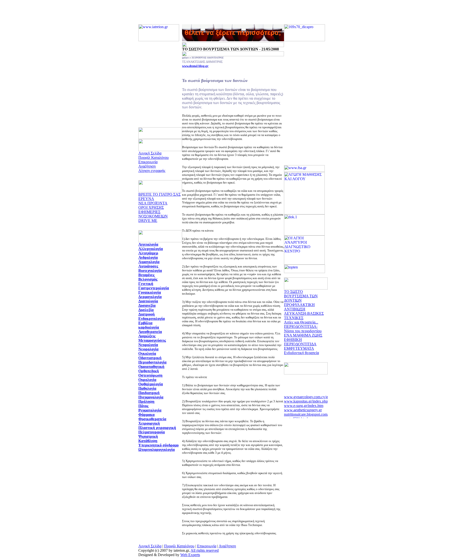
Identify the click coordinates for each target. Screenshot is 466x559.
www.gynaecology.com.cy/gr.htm (310, 395)
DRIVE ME (147, 221)
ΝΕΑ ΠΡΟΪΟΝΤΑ (152, 203)
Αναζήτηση (147, 166)
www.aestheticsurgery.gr (303, 408)
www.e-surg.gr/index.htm (303, 404)
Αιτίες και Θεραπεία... (301, 322)
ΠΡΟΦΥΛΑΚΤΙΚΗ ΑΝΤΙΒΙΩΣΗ (299, 307)
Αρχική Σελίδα (149, 153)
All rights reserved (205, 550)
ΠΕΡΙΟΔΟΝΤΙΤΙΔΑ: (300, 326)
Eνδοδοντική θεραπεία (301, 353)
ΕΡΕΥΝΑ (146, 199)
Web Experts (190, 555)
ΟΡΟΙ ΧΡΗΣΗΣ (151, 207)
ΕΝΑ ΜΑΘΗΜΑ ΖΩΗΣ (303, 335)
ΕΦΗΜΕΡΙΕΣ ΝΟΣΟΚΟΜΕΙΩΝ (153, 214)
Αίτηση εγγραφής (151, 171)
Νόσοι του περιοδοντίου (303, 331)
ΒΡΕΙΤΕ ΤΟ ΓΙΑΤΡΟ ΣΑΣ (159, 194)
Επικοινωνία (148, 162)
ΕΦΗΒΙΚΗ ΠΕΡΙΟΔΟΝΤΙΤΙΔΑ (300, 342)
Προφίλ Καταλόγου (153, 157)
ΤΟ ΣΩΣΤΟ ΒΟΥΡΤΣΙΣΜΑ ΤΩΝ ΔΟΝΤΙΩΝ (301, 296)
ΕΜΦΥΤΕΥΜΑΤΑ (299, 348)
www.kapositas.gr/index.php (306, 399)
